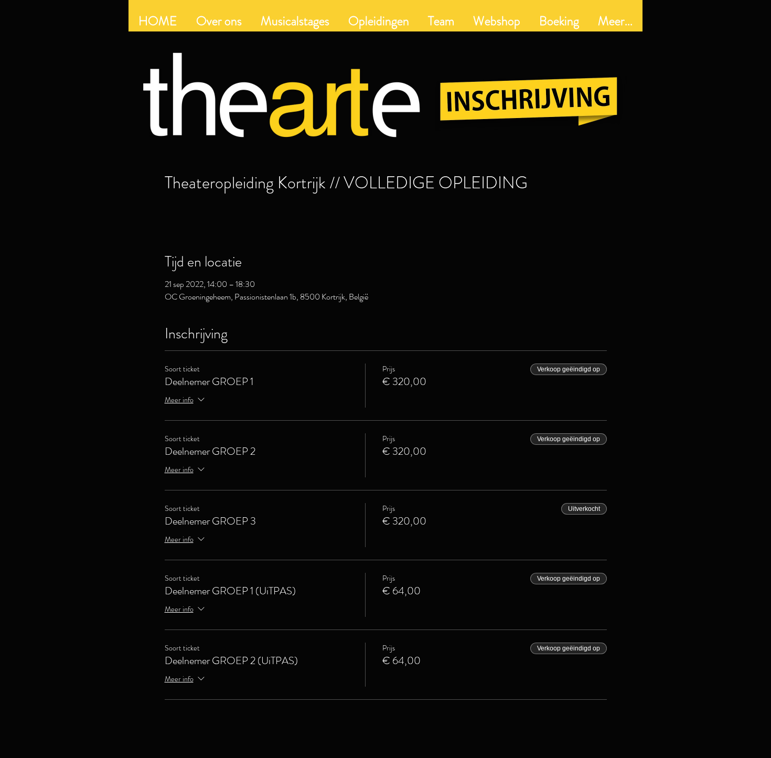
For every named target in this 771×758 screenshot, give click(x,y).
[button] (379, 21)
